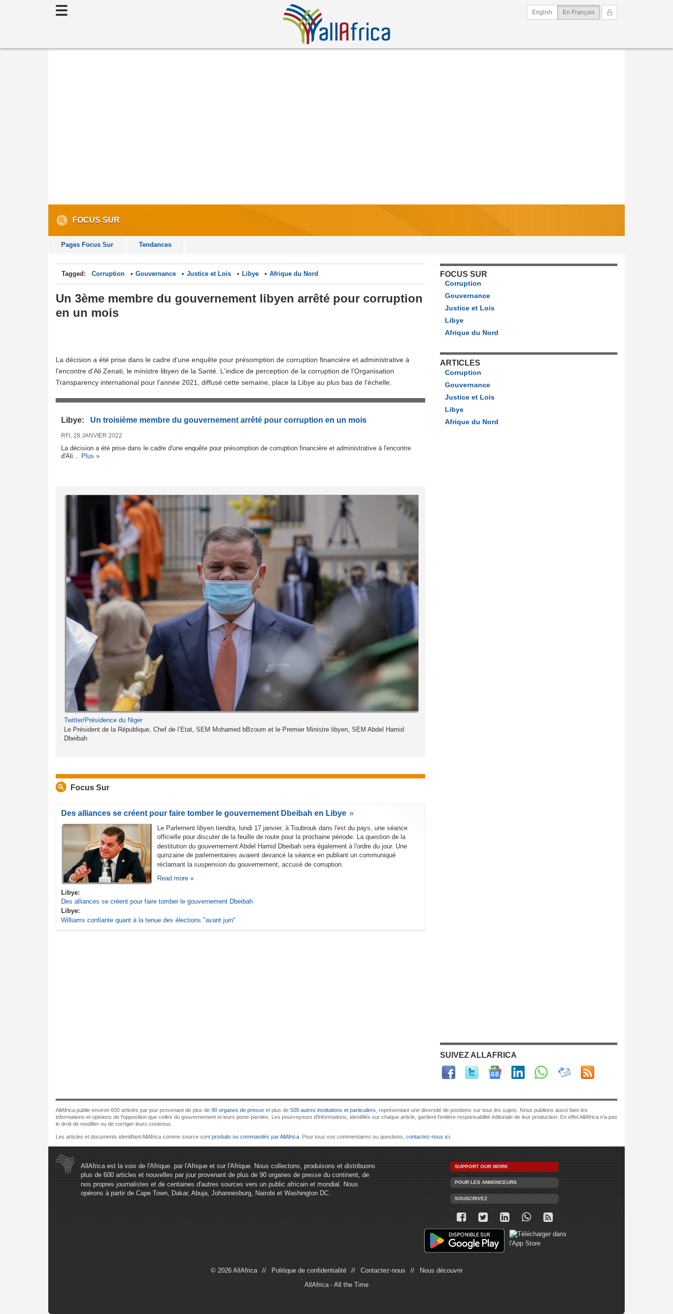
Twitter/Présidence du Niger (103, 720)
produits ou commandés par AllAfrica (255, 1137)
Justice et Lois (209, 273)
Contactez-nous (383, 1270)
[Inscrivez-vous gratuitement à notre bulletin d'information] (564, 1072)
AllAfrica (336, 24)
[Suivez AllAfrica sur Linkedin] (518, 1072)
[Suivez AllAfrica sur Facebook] (448, 1072)
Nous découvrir (441, 1270)
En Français (581, 12)
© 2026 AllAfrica (234, 1270)
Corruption (108, 273)
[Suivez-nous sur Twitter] (483, 1217)
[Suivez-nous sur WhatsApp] (526, 1217)
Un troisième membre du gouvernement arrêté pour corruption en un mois (228, 420)
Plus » (90, 456)
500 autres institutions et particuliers (333, 1110)
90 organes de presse (237, 1110)
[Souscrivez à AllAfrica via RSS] (548, 1217)
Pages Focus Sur (87, 244)
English (542, 12)
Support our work (481, 1166)
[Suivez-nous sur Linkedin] (504, 1217)
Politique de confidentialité (308, 1270)
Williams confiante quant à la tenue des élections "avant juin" (148, 920)
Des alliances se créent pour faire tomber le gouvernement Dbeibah (157, 901)
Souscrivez (471, 1198)
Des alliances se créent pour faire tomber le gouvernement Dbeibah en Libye (203, 813)
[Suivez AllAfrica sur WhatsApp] (541, 1072)
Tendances (155, 244)
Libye (250, 273)
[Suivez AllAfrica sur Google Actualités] (495, 1072)
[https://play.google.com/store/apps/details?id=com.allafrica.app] (464, 1242)
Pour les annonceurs (486, 1182)
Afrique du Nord (293, 273)
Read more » (175, 878)
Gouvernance (155, 273)
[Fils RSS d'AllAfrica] (587, 1072)
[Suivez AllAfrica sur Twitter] (471, 1072)
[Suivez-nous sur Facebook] (461, 1217)
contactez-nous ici (428, 1137)
